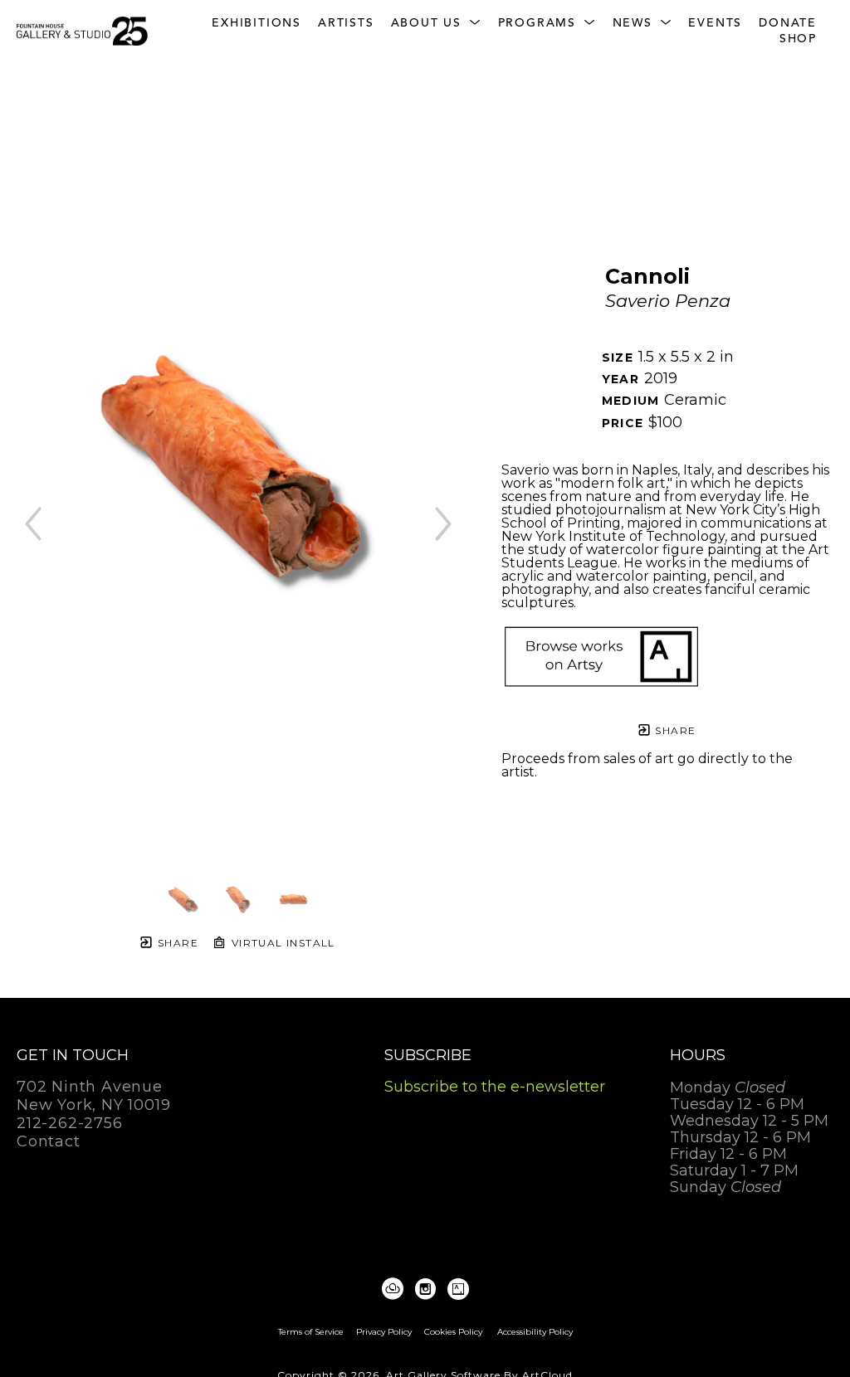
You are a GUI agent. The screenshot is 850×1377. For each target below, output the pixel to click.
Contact (49, 1141)
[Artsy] (458, 1289)
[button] (436, 24)
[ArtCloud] (395, 1289)
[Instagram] (428, 1289)
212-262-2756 (70, 1124)
